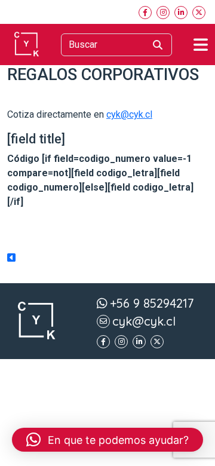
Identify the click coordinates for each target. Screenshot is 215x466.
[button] (107, 440)
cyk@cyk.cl (129, 114)
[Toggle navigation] (201, 44)
